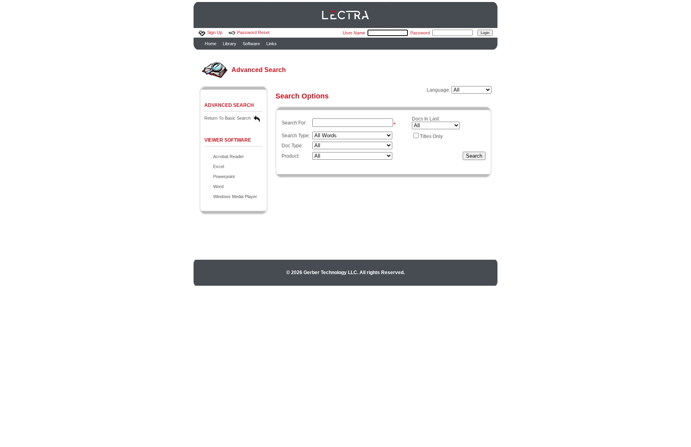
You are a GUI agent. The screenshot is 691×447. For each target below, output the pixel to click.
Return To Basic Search (227, 118)
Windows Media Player (235, 196)
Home (210, 43)
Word (218, 186)
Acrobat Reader (228, 156)
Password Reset (253, 32)
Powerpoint (224, 176)
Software (251, 43)
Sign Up (214, 32)
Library (229, 43)
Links (271, 43)
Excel (218, 166)
